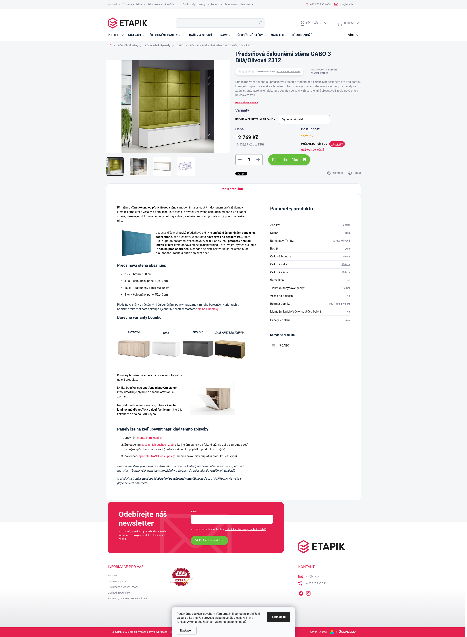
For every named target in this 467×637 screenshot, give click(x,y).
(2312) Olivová (341, 240)
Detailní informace (246, 102)
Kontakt (112, 4)
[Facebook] (301, 592)
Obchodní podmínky (194, 4)
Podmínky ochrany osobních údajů (230, 4)
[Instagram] (308, 592)
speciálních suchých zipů (157, 444)
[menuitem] (116, 35)
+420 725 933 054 (316, 583)
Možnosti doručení (312, 150)
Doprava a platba (132, 4)
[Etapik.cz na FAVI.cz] (181, 577)
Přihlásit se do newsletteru (209, 540)
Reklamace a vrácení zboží (162, 4)
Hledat (260, 23)
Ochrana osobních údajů (230, 621)
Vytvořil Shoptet (318, 631)
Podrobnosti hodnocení (288, 71)
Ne (348, 280)
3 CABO (284, 345)
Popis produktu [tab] (232, 189)
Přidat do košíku (285, 160)
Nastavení (186, 630)
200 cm (345, 264)
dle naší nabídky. (208, 309)
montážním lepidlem (150, 437)
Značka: (319, 73)
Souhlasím (279, 617)
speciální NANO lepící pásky (157, 456)
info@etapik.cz (314, 576)
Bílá (347, 232)
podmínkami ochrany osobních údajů (245, 529)
